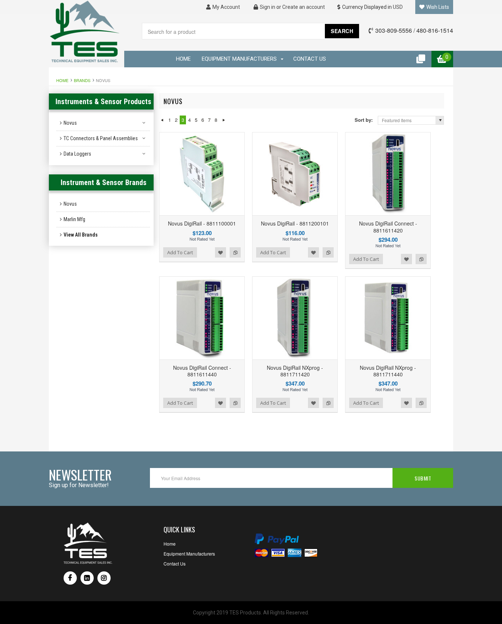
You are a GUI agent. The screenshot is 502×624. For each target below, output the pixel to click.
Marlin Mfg (74, 219)
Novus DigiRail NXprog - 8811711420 (295, 371)
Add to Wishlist (220, 252)
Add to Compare (235, 252)
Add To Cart (180, 252)
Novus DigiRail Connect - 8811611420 (388, 227)
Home (62, 80)
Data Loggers (77, 154)
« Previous (162, 120)
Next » (223, 120)
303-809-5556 (393, 30)
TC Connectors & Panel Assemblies (101, 138)
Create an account (303, 7)
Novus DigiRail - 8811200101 (295, 223)
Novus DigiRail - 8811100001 (202, 223)
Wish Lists (437, 7)
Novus (70, 123)
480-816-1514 (434, 30)
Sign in (267, 7)
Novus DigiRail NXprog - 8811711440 (388, 371)
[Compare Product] (421, 59)
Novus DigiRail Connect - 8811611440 (202, 371)
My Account (225, 7)
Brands (82, 80)
